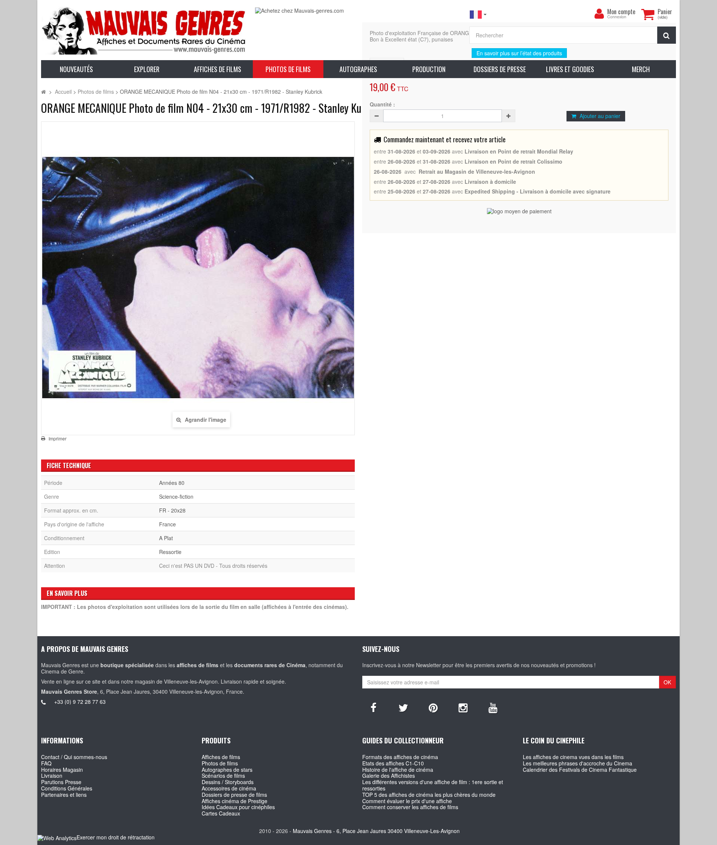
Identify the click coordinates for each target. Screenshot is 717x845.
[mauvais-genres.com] (144, 30)
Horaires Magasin (62, 769)
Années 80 (171, 482)
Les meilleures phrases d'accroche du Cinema (577, 763)
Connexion (616, 17)
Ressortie (170, 551)
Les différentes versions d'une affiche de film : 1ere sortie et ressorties (432, 785)
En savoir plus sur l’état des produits (519, 53)
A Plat (166, 538)
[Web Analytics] (57, 837)
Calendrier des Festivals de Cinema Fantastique (580, 769)
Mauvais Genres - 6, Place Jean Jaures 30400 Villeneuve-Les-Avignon (376, 831)
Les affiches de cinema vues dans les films (573, 757)
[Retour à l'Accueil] (43, 91)
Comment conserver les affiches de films (410, 807)
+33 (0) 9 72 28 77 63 (80, 701)
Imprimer (57, 438)
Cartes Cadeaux (221, 813)
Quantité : (382, 104)
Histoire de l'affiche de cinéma (397, 769)
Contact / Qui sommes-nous (74, 757)
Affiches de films (221, 757)
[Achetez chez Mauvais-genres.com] (358, 10)
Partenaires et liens (64, 794)
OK (667, 682)
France (167, 524)
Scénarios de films (223, 775)
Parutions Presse (61, 782)
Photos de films (220, 763)
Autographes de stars (227, 769)
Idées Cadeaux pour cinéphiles (238, 807)
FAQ (46, 763)
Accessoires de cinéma (229, 788)
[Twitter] (403, 707)
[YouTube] (493, 707)
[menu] (599, 14)
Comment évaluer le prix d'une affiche (407, 801)
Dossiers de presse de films (234, 794)
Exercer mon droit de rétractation (116, 837)
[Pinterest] (433, 707)
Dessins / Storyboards (228, 782)
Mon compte (621, 12)
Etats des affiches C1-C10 (393, 763)
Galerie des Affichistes (388, 775)
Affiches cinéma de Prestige (234, 801)
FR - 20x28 (172, 510)
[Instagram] (463, 707)
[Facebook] (373, 707)
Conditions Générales (66, 788)
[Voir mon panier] (647, 14)
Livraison (51, 775)
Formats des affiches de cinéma (400, 757)
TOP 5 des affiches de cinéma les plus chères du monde (429, 794)
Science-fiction (176, 496)
